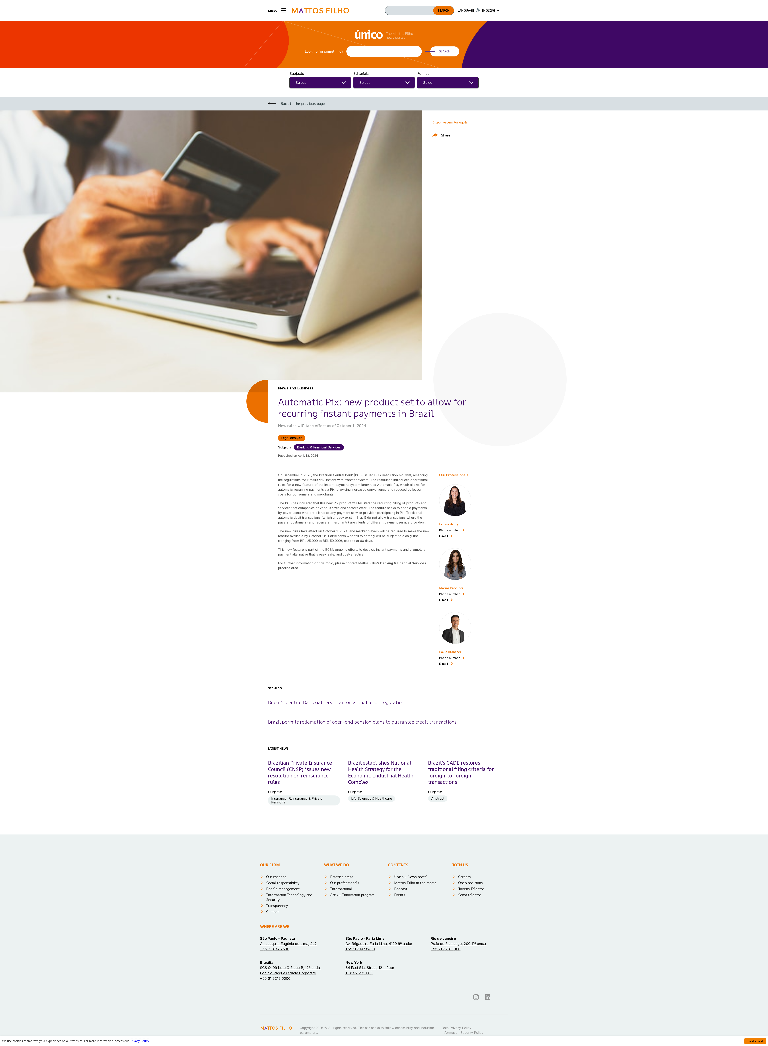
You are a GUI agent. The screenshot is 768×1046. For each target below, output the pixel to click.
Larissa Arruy (448, 524)
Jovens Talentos (471, 889)
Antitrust (437, 798)
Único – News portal (411, 877)
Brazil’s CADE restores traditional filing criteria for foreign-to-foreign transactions (461, 772)
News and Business (295, 388)
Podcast (400, 889)
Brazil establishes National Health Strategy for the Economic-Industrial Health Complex (380, 772)
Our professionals (344, 883)
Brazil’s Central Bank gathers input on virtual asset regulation (336, 702)
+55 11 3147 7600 (274, 949)
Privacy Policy (139, 1041)
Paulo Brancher (450, 652)
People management (283, 889)
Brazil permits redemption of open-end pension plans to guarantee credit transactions (362, 722)
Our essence (276, 877)
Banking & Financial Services (319, 447)
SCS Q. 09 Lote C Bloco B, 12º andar (290, 968)
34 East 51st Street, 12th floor (369, 968)
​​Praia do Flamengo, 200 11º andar (458, 944)
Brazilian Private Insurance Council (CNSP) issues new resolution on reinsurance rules (300, 772)
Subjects (297, 73)
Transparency (277, 905)
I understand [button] (755, 1041)
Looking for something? (324, 51)
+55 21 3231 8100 (445, 949)
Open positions (470, 883)
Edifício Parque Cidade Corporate (288, 973)
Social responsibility (283, 883)
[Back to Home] (320, 10)
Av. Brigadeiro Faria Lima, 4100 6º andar (378, 944)
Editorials (361, 73)
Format (423, 73)
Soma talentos (470, 895)
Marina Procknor (451, 588)
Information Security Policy (462, 1033)
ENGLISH (488, 10)
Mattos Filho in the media (415, 883)
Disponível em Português (450, 122)
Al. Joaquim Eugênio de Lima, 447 (288, 944)
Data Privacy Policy (456, 1028)
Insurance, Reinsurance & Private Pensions (296, 800)
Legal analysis (291, 438)
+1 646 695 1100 (359, 973)
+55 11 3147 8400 (360, 949)
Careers (464, 877)
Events (399, 895)
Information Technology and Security (289, 897)
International (341, 889)
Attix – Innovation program (352, 895)
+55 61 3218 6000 (275, 978)
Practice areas (341, 877)
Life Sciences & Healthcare (371, 798)
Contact (272, 911)
